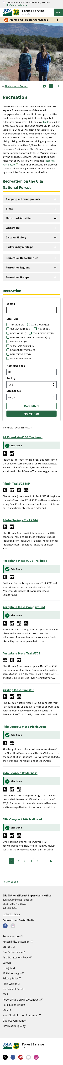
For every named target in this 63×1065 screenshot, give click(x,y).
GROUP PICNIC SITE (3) (43, 333)
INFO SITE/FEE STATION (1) (22, 350)
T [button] (51, 85)
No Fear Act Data (12, 989)
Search (10, 303)
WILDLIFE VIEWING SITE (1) (22, 358)
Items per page (15, 365)
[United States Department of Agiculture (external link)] (8, 12)
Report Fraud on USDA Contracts (22, 999)
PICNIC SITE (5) (44, 328)
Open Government (13, 1020)
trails (46, 121)
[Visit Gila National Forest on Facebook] (5, 925)
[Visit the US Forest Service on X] (5, 1057)
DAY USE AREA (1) (18, 341)
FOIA (5, 994)
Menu (58, 12)
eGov (5, 1010)
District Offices (11, 914)
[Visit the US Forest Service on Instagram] (36, 1057)
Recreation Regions (18, 267)
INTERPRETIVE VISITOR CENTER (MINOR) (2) (30, 337)
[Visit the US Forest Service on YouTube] (20, 1057)
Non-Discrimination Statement (21, 1015)
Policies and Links (13, 1005)
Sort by (11, 378)
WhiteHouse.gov (12, 973)
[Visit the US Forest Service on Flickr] (28, 1057)
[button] (44, 85)
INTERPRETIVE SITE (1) (20, 354)
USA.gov (7, 968)
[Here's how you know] (31, 4)
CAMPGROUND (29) (40, 324)
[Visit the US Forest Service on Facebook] (13, 1057)
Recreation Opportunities (22, 258)
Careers (7, 962)
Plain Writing (10, 984)
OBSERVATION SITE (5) (20, 328)
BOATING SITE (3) (18, 333)
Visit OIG (7, 947)
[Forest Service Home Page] (16, 12)
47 (50, 861)
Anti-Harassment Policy (16, 957)
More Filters (31, 406)
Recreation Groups (17, 277)
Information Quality (14, 1026)
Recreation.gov (11, 936)
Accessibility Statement (17, 941)
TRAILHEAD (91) (17, 324)
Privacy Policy (11, 978)
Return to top (10, 881)
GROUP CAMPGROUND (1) (22, 345)
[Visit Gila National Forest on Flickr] (13, 925)
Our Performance (13, 952)
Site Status (13, 391)
